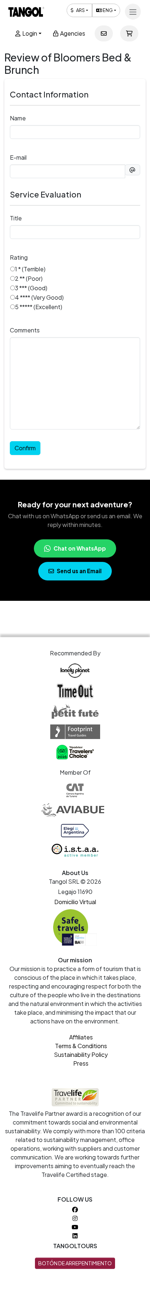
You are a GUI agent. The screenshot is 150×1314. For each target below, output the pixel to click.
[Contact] (104, 33)
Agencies (72, 33)
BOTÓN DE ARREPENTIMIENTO (75, 1263)
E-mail (18, 157)
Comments (25, 330)
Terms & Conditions (81, 1046)
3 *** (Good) (31, 288)
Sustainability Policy (81, 1054)
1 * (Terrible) (30, 269)
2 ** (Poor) (29, 278)
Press (80, 1063)
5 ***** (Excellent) (38, 307)
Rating (19, 257)
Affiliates (81, 1037)
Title (16, 218)
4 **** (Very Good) (39, 297)
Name (18, 118)
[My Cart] (129, 33)
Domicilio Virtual (75, 902)
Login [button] (29, 33)
